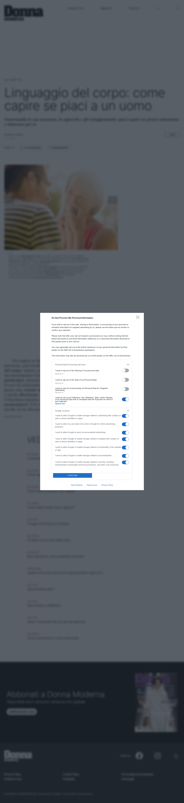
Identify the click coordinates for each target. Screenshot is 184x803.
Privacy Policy (107, 485)
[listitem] (92, 364)
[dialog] (92, 401)
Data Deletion (77, 485)
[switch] (125, 370)
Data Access (92, 485)
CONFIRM (73, 475)
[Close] (138, 318)
